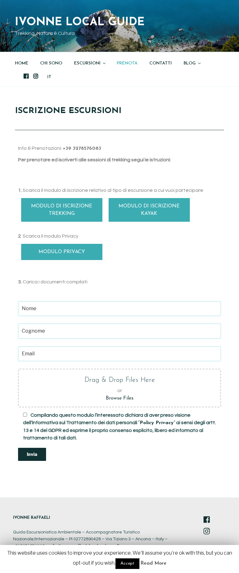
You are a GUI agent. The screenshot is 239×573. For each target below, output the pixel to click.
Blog (190, 63)
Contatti (160, 63)
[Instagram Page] (207, 532)
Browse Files (120, 398)
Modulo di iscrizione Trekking (61, 210)
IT (49, 77)
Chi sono (51, 63)
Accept (127, 563)
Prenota (127, 63)
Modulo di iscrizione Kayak (149, 210)
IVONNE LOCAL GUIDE (79, 22)
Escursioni (87, 63)
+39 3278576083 (82, 148)
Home (21, 63)
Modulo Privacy (62, 251)
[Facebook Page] (207, 520)
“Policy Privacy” (156, 422)
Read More (153, 563)
